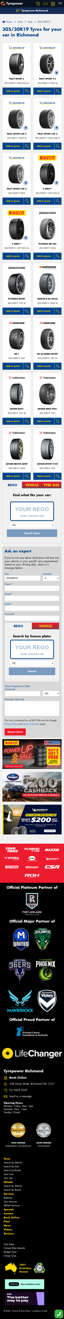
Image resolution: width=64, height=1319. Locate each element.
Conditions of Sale (39, 1311)
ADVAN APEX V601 (47, 409)
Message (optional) (14, 699)
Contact (8, 1213)
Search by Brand (12, 1170)
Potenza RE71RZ (47, 244)
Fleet (7, 1221)
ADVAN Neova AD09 (16, 464)
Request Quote (15, 732)
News (7, 1225)
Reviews (9, 1233)
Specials (9, 1209)
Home (8, 21)
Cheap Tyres (10, 1255)
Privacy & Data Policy (21, 1311)
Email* (8, 604)
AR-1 (16, 354)
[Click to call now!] (38, 3)
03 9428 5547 (18, 1090)
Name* (8, 584)
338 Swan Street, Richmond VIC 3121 (32, 1084)
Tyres (7, 1158)
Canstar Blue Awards (14, 1248)
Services (9, 1193)
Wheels (8, 1182)
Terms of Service (31, 723)
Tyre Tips (8, 1178)
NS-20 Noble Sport (47, 354)
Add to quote (13, 91)
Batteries (8, 1197)
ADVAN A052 (16, 409)
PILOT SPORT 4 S (47, 79)
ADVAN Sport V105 (47, 464)
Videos (8, 1229)
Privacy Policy (11, 723)
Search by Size (11, 1166)
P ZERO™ (47, 189)
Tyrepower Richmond (34, 10)
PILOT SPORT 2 (16, 79)
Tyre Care (9, 1174)
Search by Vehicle (13, 1162)
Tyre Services (10, 1201)
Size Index (9, 1244)
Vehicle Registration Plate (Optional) (17, 688)
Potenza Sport (16, 299)
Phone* (8, 594)
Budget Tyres (10, 1251)
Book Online (11, 1217)
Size (7, 574)
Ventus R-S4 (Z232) (47, 299)
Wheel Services (11, 1205)
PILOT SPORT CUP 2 (16, 134)
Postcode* (10, 614)
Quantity (47, 574)
